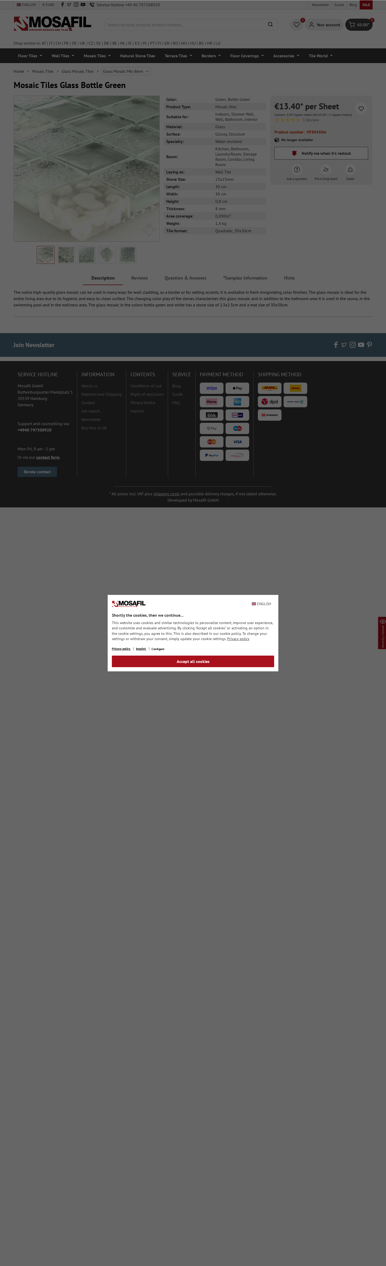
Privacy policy (238, 638)
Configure (158, 649)
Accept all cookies (193, 661)
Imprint (141, 649)
